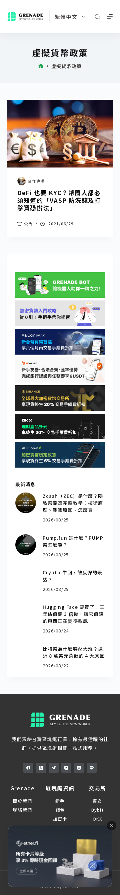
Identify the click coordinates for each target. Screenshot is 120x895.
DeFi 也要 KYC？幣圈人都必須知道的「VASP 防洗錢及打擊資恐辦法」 (59, 200)
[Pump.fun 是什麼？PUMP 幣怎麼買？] (25, 544)
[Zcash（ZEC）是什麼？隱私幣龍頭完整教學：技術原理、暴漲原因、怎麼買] (25, 503)
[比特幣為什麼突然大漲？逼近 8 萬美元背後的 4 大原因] (25, 655)
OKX (97, 819)
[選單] (110, 17)
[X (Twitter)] (41, 768)
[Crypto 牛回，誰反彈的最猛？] (25, 579)
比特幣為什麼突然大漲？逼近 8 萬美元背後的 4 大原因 (74, 652)
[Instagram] (79, 768)
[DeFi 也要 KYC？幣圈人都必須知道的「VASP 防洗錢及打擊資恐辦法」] (60, 134)
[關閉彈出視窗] (111, 825)
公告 (28, 223)
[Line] (92, 768)
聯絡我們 (22, 810)
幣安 (97, 801)
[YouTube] (66, 768)
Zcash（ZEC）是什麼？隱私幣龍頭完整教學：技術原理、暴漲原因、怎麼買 (73, 503)
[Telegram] (54, 768)
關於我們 (22, 801)
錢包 (60, 810)
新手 (60, 801)
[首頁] (40, 66)
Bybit (97, 810)
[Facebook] (28, 768)
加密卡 (60, 819)
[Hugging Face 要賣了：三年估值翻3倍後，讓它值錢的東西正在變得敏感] (25, 614)
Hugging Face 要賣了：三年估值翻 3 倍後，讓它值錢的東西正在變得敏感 (74, 614)
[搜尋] (97, 16)
